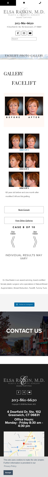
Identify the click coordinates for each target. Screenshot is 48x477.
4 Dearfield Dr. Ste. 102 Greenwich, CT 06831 (24, 27)
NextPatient (35, 232)
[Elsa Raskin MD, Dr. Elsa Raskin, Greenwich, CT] (24, 12)
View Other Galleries (24, 220)
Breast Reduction (21, 288)
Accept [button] (8, 473)
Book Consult (24, 209)
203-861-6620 (24, 23)
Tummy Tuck (41, 288)
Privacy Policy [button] (10, 466)
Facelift (32, 288)
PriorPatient (13, 232)
